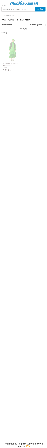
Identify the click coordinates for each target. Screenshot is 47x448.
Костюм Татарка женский (10, 64)
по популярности (36, 25)
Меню (4, 5)
